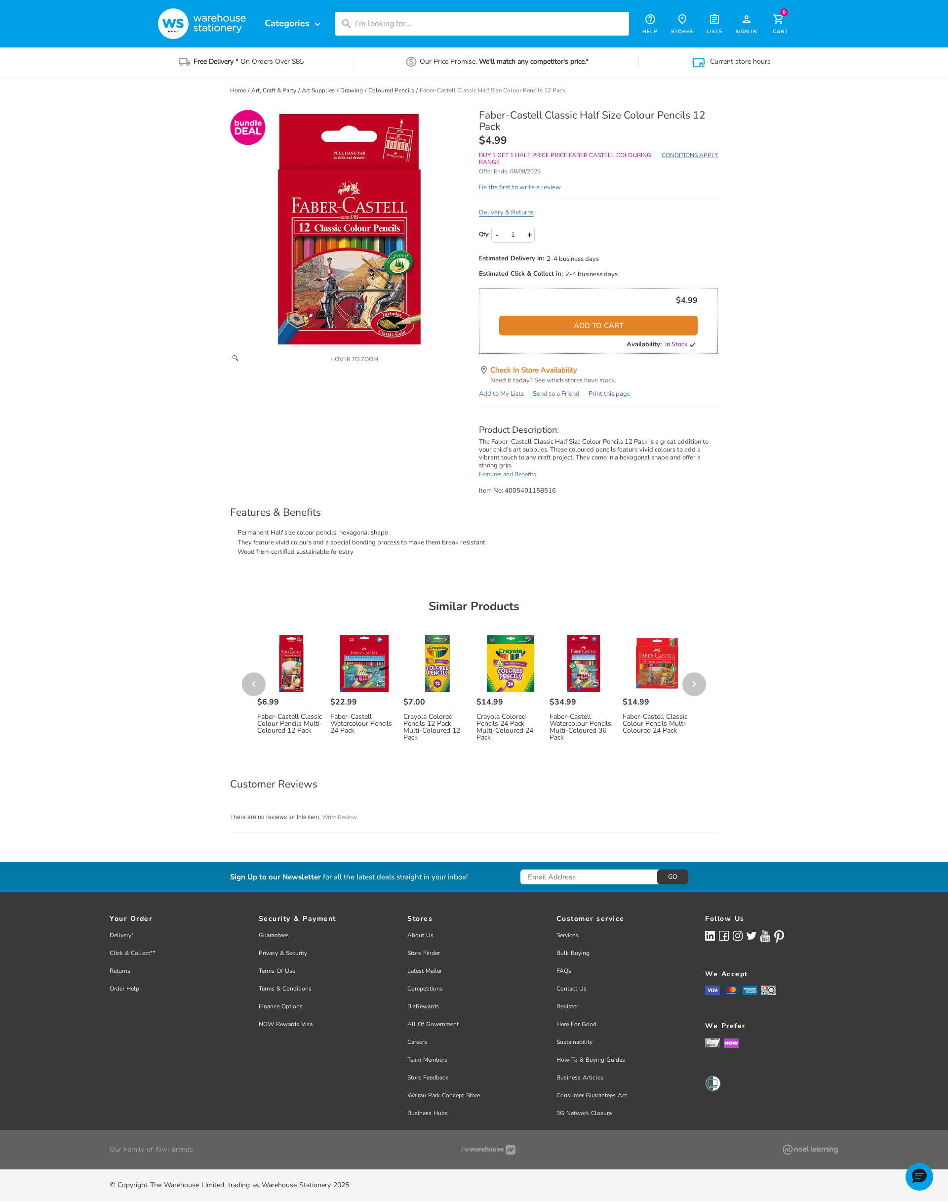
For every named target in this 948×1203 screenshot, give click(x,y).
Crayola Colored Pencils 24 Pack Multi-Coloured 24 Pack (504, 727)
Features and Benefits (507, 474)
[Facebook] (724, 935)
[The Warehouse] (488, 1150)
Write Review (339, 817)
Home (238, 90)
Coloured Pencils (392, 90)
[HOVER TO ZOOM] (349, 229)
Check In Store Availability (533, 370)
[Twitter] (751, 935)
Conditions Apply (690, 155)
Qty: (484, 234)
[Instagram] (738, 935)
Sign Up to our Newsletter (275, 877)
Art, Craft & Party (274, 90)
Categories (294, 23)
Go (672, 876)
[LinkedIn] (710, 935)
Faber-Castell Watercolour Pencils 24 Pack (361, 723)
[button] (919, 1177)
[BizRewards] (712, 1042)
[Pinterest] (779, 936)
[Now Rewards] (731, 1042)
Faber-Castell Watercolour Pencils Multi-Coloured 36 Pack (580, 727)
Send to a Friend (556, 393)
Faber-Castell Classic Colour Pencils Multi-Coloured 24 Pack (655, 723)
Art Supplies (319, 90)
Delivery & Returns (506, 212)
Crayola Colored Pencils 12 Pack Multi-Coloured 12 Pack (431, 727)
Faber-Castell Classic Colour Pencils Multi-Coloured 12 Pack (289, 723)
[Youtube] (765, 936)
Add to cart (599, 326)
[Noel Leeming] (810, 1150)
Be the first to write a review (520, 187)
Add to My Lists (501, 393)
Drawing (352, 90)
